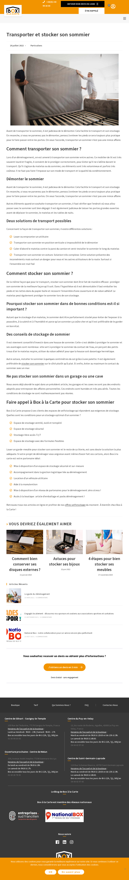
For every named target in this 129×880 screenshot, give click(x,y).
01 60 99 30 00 (14, 738)
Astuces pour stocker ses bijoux (64, 561)
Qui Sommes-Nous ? (61, 705)
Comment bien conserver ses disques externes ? (24, 564)
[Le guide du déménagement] (13, 595)
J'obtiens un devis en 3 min (63, 667)
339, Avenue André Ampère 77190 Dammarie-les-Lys (32, 758)
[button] (82, 4)
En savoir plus (71, 872)
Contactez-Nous (110, 705)
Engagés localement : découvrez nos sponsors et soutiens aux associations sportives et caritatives (69, 613)
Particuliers (36, 45)
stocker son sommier (32, 363)
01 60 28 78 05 (14, 775)
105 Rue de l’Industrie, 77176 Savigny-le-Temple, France (34, 725)
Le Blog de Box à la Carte (64, 791)
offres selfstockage (75, 504)
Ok (50, 872)
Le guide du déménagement (37, 594)
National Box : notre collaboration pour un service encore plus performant (58, 633)
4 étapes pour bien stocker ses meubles (104, 564)
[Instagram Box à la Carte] (71, 842)
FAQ (87, 705)
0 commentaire (42, 598)
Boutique (15, 705)
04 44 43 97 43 (77, 745)
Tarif (36, 705)
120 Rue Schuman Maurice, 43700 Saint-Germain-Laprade (97, 765)
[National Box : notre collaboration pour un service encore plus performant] (13, 634)
